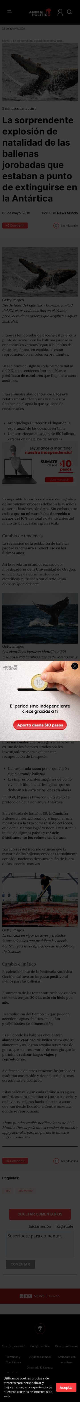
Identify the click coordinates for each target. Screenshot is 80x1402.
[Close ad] (74, 666)
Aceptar (66, 1387)
